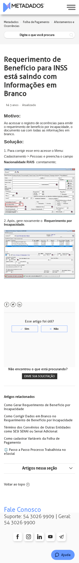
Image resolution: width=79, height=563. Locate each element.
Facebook (6, 304)
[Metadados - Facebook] (17, 536)
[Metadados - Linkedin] (39, 536)
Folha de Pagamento (36, 22)
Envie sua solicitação (39, 376)
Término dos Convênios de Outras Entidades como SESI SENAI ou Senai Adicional (37, 429)
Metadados (11, 22)
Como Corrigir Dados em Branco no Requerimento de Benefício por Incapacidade (38, 418)
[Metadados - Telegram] (61, 536)
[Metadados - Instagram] (28, 536)
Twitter (13, 304)
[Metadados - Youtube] (50, 536)
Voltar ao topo (14, 484)
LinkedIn (19, 304)
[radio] (25, 329)
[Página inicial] (23, 7)
